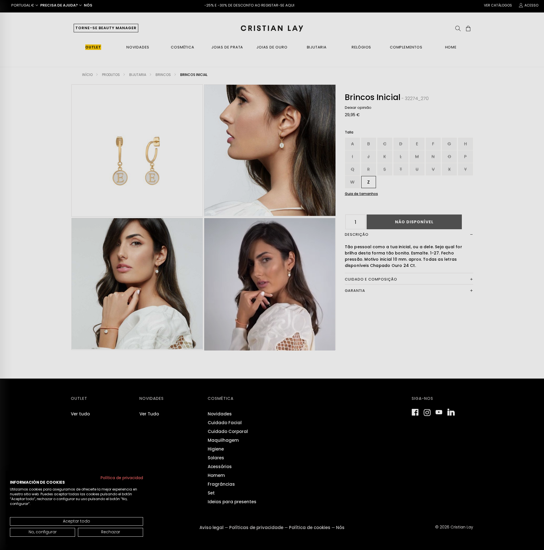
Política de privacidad (122, 478)
